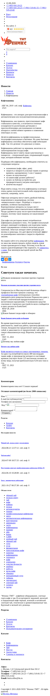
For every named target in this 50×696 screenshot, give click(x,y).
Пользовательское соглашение (19, 629)
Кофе (8, 643)
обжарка (9, 573)
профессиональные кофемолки (19, 514)
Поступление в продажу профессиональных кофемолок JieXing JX (22, 468)
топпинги (10, 557)
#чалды (26, 262)
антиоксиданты (13, 509)
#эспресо (19, 262)
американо (11, 523)
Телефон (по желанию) (11, 402)
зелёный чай (11, 539)
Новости (10, 74)
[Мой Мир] (9, 259)
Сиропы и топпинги (15, 654)
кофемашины (12, 527)
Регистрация (11, 17)
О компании (11, 63)
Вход (8, 14)
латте (8, 525)
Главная (9, 91)
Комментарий (8, 410)
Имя (3, 396)
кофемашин (39, 241)
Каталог (9, 65)
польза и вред (12, 498)
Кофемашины (12, 645)
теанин (9, 511)
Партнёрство (11, 70)
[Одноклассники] (6, 259)
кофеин (9, 504)
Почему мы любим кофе (10, 346)
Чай (7, 647)
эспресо (9, 585)
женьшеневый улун (14, 576)
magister (9, 530)
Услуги (9, 68)
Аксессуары (11, 652)
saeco (8, 516)
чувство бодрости (14, 564)
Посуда (9, 650)
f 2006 (8, 537)
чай (7, 500)
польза (9, 507)
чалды (9, 587)
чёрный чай (11, 495)
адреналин (10, 562)
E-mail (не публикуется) (12, 399)
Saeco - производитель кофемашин (12, 480)
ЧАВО (9, 425)
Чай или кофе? (6, 455)
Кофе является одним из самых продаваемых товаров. (24, 351)
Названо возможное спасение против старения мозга (21, 285)
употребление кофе (9, 295)
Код (3, 405)
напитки (10, 553)
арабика (9, 566)
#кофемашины (8, 262)
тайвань (9, 578)
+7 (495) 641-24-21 (14, 5)
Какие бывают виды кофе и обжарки (15, 318)
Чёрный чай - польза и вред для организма (15, 443)
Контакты (10, 77)
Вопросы (10, 72)
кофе (8, 502)
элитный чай (11, 582)
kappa (8, 534)
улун (8, 543)
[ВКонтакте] (2, 259)
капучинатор (11, 521)
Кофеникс (27, 106)
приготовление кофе (15, 550)
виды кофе (10, 571)
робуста (9, 569)
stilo (7, 532)
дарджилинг (11, 580)
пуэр (8, 546)
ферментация (12, 548)
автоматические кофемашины (19, 518)
